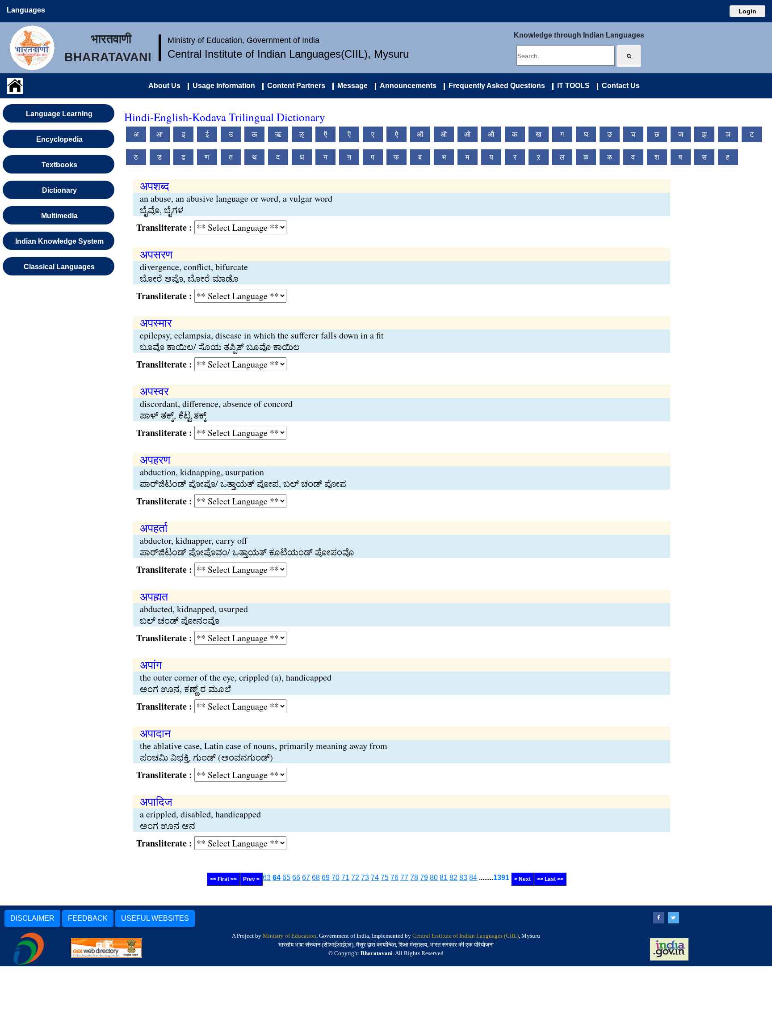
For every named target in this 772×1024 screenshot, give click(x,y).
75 (385, 877)
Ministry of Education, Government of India (243, 40)
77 (404, 877)
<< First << (223, 879)
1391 (501, 877)
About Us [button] (164, 85)
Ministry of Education (289, 935)
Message (351, 85)
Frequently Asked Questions (495, 85)
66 (296, 877)
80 (434, 877)
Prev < (251, 879)
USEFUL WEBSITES (155, 918)
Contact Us (619, 85)
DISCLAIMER (32, 918)
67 (306, 877)
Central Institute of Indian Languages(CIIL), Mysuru (288, 54)
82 (453, 877)
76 (394, 877)
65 (286, 877)
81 (444, 877)
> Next (522, 879)
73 (365, 877)
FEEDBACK (88, 918)
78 (414, 877)
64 (277, 877)
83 (463, 877)
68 (316, 877)
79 (424, 877)
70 (335, 877)
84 (473, 877)
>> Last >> (550, 879)
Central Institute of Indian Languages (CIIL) (465, 935)
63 (267, 877)
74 (375, 877)
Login (747, 11)
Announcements (406, 85)
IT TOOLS (572, 85)
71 (345, 877)
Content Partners (294, 85)
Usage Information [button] (222, 85)
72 (355, 877)
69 (326, 877)
